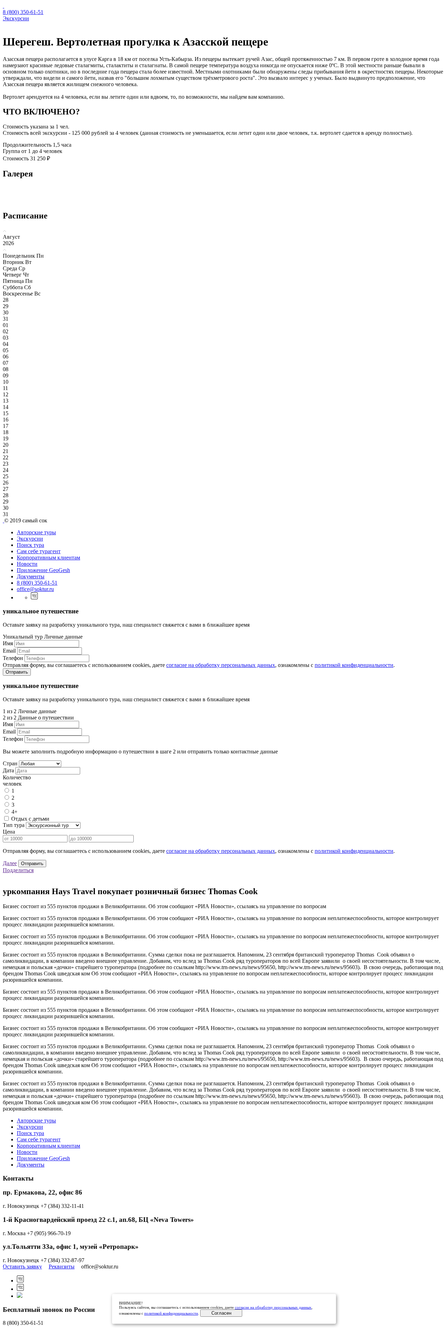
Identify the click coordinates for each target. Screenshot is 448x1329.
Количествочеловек (17, 780)
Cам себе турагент (39, 551)
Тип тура (13, 825)
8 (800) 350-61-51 (23, 12)
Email (9, 651)
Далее (10, 863)
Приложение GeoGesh (43, 570)
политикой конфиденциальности (354, 665)
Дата (8, 770)
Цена (9, 832)
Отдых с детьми (30, 819)
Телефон (13, 658)
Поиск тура (30, 545)
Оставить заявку (22, 1266)
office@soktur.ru (35, 589)
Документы (30, 576)
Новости (27, 564)
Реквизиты (62, 1266)
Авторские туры (36, 532)
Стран (10, 763)
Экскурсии (16, 18)
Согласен (221, 1313)
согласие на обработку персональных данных (220, 665)
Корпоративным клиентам (48, 558)
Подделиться (18, 870)
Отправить (17, 672)
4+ (15, 812)
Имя (8, 643)
